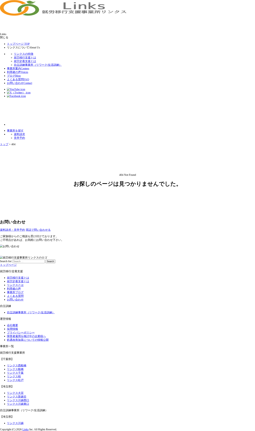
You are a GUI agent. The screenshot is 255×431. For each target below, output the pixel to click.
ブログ (14, 75)
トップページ (18, 43)
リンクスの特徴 (23, 53)
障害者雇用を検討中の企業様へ (26, 336)
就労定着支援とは (25, 61)
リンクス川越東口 (18, 403)
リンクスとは (15, 285)
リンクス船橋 (15, 369)
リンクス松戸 (15, 380)
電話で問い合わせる (38, 229)
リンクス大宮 (15, 392)
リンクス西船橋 (16, 365)
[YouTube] (16, 89)
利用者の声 (17, 72)
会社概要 (12, 325)
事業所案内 (18, 68)
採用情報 (12, 328)
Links (25, 429)
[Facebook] (16, 96)
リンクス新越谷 (16, 396)
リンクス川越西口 (18, 400)
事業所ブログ (15, 292)
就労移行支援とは (25, 57)
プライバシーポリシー (21, 332)
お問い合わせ (19, 83)
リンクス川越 (15, 423)
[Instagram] (21, 124)
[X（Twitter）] (19, 92)
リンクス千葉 (15, 372)
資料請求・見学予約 (12, 229)
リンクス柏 (14, 376)
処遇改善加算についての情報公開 (28, 339)
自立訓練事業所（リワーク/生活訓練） (38, 64)
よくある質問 (18, 79)
